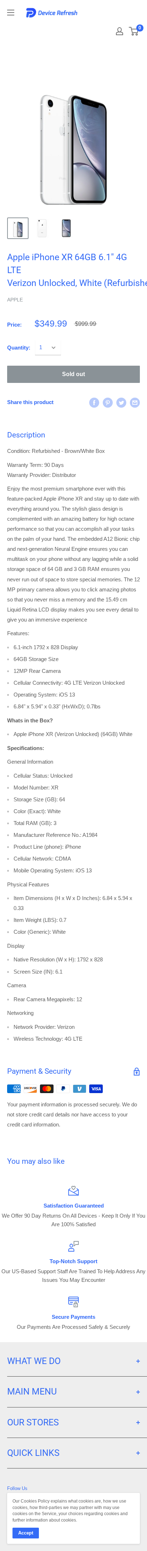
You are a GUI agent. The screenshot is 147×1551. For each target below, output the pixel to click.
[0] (134, 31)
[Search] (101, 29)
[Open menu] (10, 12)
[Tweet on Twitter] (121, 402)
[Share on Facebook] (94, 402)
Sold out (73, 374)
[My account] (119, 31)
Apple (15, 300)
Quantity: (18, 348)
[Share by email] (135, 402)
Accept (25, 1533)
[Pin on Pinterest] (108, 402)
